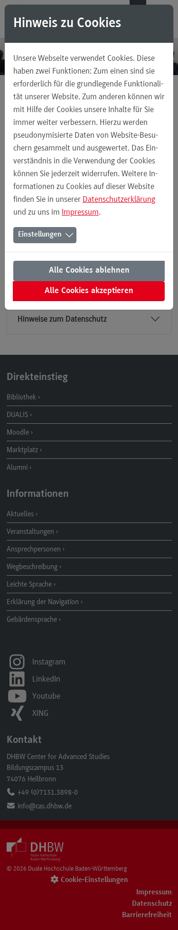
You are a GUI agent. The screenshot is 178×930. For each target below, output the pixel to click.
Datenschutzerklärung (119, 199)
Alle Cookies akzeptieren (89, 291)
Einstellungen (40, 234)
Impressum (80, 212)
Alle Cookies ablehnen (89, 270)
